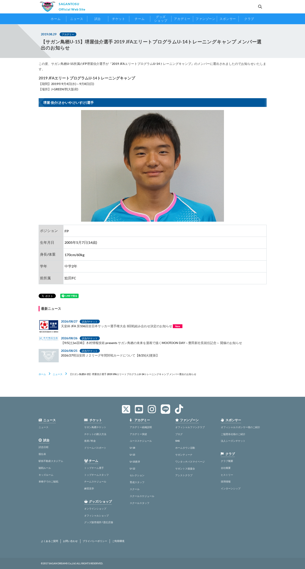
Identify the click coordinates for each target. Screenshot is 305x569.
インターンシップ (230, 488)
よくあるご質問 (49, 541)
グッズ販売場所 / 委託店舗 (98, 522)
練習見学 (89, 488)
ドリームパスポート (95, 447)
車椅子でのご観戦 (48, 481)
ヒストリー (227, 474)
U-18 (132, 447)
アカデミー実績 (138, 434)
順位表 (42, 453)
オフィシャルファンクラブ (190, 427)
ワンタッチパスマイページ (190, 461)
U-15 (132, 454)
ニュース (58, 374)
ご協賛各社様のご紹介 (233, 434)
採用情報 (226, 481)
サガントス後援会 (185, 468)
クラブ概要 (227, 460)
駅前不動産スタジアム (51, 460)
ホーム (42, 374)
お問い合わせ (70, 541)
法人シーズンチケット (233, 440)
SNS (177, 440)
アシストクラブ (183, 475)
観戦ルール (45, 467)
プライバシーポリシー (95, 541)
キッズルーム (46, 474)
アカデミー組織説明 (141, 427)
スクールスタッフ (139, 502)
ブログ (179, 434)
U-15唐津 (135, 461)
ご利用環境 (118, 541)
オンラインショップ (95, 508)
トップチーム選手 (94, 467)
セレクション (137, 475)
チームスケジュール (95, 481)
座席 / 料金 (90, 440)
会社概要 (226, 467)
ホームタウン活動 (185, 447)
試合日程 (43, 447)
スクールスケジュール (142, 496)
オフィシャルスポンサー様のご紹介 (240, 427)
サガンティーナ (183, 454)
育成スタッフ (137, 482)
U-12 (132, 468)
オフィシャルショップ (96, 515)
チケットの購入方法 (95, 434)
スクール (135, 489)
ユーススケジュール (141, 440)
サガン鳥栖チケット (95, 427)
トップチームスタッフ (96, 474)
